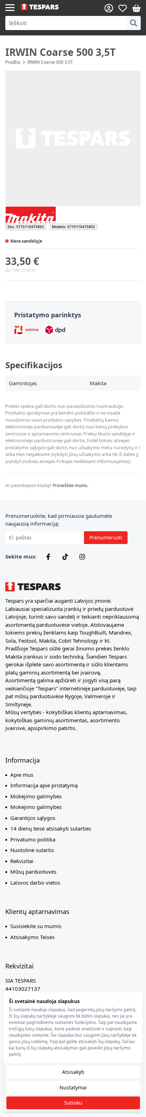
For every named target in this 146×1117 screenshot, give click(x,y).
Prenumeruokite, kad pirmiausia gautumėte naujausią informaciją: (58, 519)
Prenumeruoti (105, 537)
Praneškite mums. (70, 485)
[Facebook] (48, 557)
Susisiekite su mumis (35, 926)
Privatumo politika (32, 839)
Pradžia (12, 62)
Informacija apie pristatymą (44, 785)
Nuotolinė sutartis (32, 849)
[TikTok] (65, 557)
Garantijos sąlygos (32, 817)
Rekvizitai (21, 860)
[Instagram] (82, 557)
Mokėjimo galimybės (36, 796)
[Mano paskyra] (108, 8)
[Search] (134, 23)
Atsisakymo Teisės (32, 937)
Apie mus (21, 774)
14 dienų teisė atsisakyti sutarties (50, 828)
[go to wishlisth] (122, 8)
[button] (73, 138)
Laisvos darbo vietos (35, 882)
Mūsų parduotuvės (33, 871)
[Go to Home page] (47, 7)
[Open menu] (10, 7)
